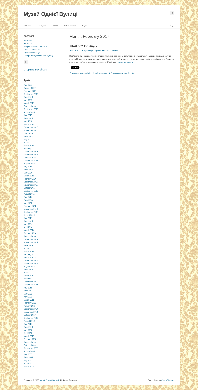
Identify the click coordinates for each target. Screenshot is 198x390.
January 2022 (30, 88)
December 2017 (31, 127)
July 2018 (28, 115)
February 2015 (30, 206)
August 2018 (29, 112)
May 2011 (28, 294)
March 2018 (29, 124)
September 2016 (31, 160)
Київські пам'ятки (31, 49)
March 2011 (29, 300)
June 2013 (28, 245)
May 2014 (28, 224)
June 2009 (28, 357)
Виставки (28, 40)
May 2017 (28, 139)
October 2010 (30, 315)
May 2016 (28, 173)
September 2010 (31, 318)
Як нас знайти (69, 25)
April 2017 (28, 142)
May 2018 (28, 121)
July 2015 (28, 197)
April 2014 (28, 227)
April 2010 (28, 333)
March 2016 (29, 176)
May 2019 (28, 100)
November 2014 (31, 209)
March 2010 (29, 336)
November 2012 (31, 263)
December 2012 (31, 260)
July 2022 (28, 85)
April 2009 (28, 363)
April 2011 (28, 297)
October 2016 (30, 157)
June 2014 (28, 221)
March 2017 (29, 145)
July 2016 (28, 167)
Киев (134, 73)
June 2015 (28, 200)
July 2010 (28, 324)
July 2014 (28, 218)
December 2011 (31, 282)
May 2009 (28, 360)
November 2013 (31, 242)
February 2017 (30, 148)
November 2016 (31, 154)
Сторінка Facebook (35, 69)
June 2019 (28, 97)
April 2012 (28, 272)
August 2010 (29, 321)
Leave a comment (111, 50)
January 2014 (30, 236)
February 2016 (30, 179)
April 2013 (28, 248)
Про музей (41, 25)
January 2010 (30, 342)
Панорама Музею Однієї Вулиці (38, 55)
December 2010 (31, 309)
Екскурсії (28, 43)
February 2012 (30, 278)
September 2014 (31, 212)
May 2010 (28, 330)
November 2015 (31, 185)
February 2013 (30, 254)
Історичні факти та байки (82, 73)
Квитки (55, 25)
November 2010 (31, 312)
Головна (27, 25)
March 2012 (29, 275)
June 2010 (28, 327)
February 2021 (30, 91)
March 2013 (29, 251)
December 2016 (31, 151)
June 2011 (28, 291)
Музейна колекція (100, 73)
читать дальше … (125, 62)
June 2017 (28, 136)
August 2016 (29, 163)
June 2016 (28, 170)
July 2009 (28, 354)
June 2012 (28, 269)
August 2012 (29, 266)
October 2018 (30, 106)
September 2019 (31, 94)
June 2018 (28, 118)
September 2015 (31, 191)
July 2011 (28, 288)
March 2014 (29, 230)
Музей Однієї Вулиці (51, 14)
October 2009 (30, 345)
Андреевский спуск (119, 73)
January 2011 (29, 306)
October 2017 (30, 133)
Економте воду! (84, 45)
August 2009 (29, 351)
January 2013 (30, 257)
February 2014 (30, 233)
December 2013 (31, 239)
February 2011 (30, 303)
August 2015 (29, 194)
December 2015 (31, 182)
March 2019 (29, 103)
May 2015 (28, 203)
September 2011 (31, 284)
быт (129, 73)
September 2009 (31, 348)
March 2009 (29, 366)
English (85, 25)
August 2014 (29, 215)
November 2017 (31, 130)
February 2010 (30, 339)
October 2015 (30, 188)
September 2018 (31, 109)
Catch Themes (167, 380)
